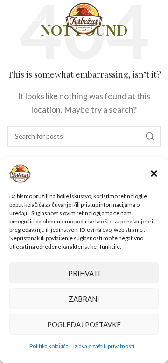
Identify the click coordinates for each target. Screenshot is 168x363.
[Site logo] (84, 17)
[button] (154, 173)
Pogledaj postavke (84, 324)
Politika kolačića (49, 346)
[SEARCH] (150, 136)
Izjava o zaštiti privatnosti (103, 346)
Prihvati (84, 273)
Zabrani (84, 299)
